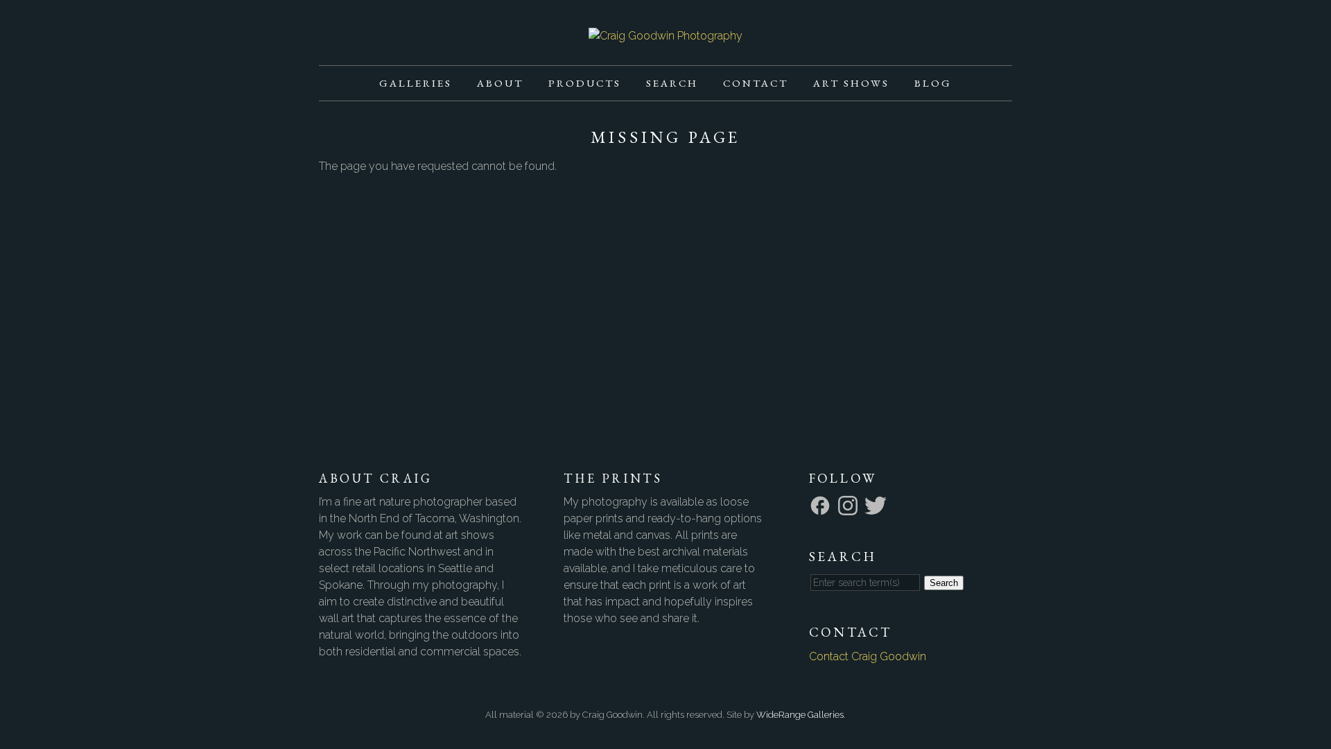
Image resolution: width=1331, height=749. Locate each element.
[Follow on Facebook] (822, 504)
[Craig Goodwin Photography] (665, 35)
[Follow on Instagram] (850, 504)
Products (584, 82)
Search (672, 82)
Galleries (415, 82)
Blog (933, 82)
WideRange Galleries (800, 714)
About (500, 82)
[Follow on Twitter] (877, 504)
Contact (755, 82)
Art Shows (851, 82)
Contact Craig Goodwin (867, 656)
